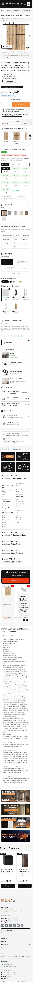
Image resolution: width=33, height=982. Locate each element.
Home (2, 10)
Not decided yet (7, 235)
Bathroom (6, 239)
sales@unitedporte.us (10, 966)
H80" (12, 164)
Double (18, 485)
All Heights (5, 164)
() (11, 99)
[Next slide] (30, 135)
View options (8, 886)
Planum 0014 (7, 604)
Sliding (4, 492)
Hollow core (19, 501)
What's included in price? (8, 95)
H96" (26, 164)
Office (15, 239)
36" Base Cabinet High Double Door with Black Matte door (7, 870)
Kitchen (18, 235)
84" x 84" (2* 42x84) (8, 512)
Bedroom (26, 235)
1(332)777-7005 (8, 964)
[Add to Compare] (28, 66)
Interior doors (16, 10)
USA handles (22, 262)
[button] (8, 456)
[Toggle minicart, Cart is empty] (21, 4)
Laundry (25, 243)
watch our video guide (16, 160)
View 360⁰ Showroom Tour (9, 911)
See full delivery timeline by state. (12, 116)
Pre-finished (19, 492)
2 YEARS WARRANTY (8, 434)
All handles (7, 262)
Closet (4, 526)
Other (16, 247)
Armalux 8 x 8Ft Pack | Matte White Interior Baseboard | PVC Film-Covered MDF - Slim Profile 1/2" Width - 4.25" (24, 605)
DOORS (9, 10)
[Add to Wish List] (28, 63)
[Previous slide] (30, 139)
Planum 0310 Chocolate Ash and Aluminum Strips (24, 870)
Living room (24, 239)
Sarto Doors (25, 122)
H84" (19, 164)
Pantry (6, 243)
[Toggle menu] (28, 4)
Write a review (16, 99)
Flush (17, 522)
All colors (5, 282)
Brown (4, 517)
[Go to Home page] (8, 4)
